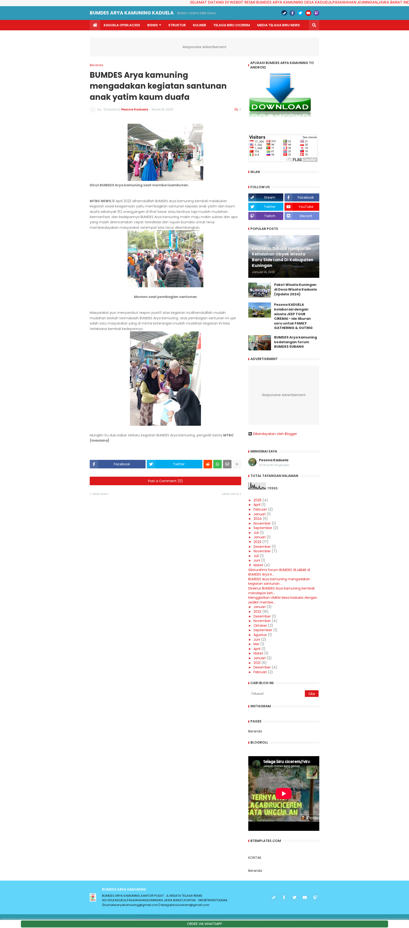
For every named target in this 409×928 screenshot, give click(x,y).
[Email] (227, 464)
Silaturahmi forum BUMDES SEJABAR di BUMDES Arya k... (279, 572)
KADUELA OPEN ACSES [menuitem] (122, 25)
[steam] (284, 13)
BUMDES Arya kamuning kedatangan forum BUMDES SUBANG (295, 342)
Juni (256, 560)
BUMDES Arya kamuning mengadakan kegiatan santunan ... (279, 581)
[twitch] (316, 13)
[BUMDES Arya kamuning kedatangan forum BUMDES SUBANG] (259, 342)
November (262, 523)
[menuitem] (95, 25)
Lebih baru (100, 493)
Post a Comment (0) (165, 481)
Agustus (260, 634)
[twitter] (300, 13)
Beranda (96, 65)
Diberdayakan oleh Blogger (275, 434)
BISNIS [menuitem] (152, 25)
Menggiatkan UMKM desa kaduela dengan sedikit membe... (282, 600)
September (262, 528)
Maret (258, 565)
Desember (262, 546)
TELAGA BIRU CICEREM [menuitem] (231, 25)
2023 (257, 541)
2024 (257, 518)
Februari (260, 509)
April (256, 504)
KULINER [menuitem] (199, 25)
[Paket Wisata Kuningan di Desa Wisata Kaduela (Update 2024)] (259, 290)
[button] (314, 25)
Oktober (260, 625)
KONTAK (254, 857)
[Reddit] (208, 464)
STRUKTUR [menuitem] (177, 25)
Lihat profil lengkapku (274, 465)
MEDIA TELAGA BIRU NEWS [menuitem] (278, 25)
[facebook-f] (292, 13)
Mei (256, 644)
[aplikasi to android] (280, 117)
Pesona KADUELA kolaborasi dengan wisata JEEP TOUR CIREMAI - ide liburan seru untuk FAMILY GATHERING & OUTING (293, 316)
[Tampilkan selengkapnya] (237, 464)
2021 (256, 662)
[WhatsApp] (217, 464)
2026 (257, 500)
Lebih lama (230, 493)
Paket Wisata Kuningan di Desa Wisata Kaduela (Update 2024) (295, 289)
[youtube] (308, 13)
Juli (256, 532)
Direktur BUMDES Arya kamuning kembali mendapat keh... (281, 590)
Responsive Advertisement (204, 47)
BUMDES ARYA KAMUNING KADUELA (132, 12)
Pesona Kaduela (273, 460)
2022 (257, 611)
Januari (259, 514)
